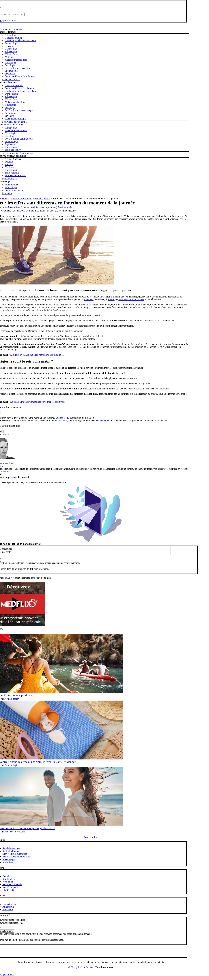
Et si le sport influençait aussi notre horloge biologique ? (37, 354)
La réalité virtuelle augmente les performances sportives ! (37, 401)
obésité (111, 299)
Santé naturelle (65, 207)
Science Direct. (103, 420)
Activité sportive (42, 198)
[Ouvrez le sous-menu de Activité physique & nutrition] (31, 153)
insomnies (88, 299)
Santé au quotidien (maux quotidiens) (39, 207)
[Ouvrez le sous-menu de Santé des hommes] (21, 80)
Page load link (7, 974)
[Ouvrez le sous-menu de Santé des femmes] (20, 29)
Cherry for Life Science (82, 967)
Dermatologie (11, 765)
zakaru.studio (101, 972)
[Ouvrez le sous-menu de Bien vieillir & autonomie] (27, 122)
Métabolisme (14, 207)
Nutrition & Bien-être (21, 198)
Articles (12, 20)
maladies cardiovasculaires (131, 299)
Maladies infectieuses (15, 831)
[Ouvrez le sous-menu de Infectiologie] (15, 179)
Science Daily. (62, 418)
